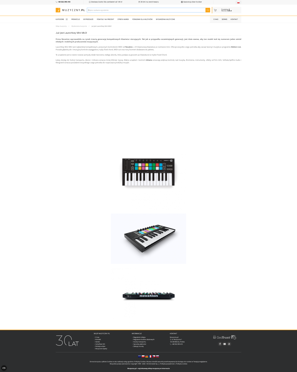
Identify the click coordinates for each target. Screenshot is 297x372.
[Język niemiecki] (146, 356)
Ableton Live (236, 47)
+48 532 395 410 (177, 344)
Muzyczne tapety (101, 349)
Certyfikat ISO (100, 344)
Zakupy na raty (138, 346)
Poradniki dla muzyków (142, 19)
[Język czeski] (153, 356)
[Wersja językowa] (238, 2)
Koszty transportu (139, 342)
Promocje (75, 19)
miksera (149, 60)
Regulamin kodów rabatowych (143, 339)
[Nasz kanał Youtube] (225, 344)
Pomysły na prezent (105, 19)
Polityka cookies (181, 364)
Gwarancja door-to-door (192, 2)
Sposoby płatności (139, 344)
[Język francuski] (150, 356)
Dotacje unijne (100, 346)
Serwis (224, 19)
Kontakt (234, 19)
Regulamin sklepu (139, 337)
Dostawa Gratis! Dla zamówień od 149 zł (106, 2)
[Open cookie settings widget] (4, 368)
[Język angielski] (139, 356)
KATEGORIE (60, 19)
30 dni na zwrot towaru (149, 2)
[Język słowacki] (157, 356)
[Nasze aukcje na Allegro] (229, 344)
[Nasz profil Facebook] (220, 344)
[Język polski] (143, 356)
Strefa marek (123, 19)
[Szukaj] (207, 10)
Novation (129, 47)
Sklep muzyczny (61, 26)
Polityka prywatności (167, 364)
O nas (215, 19)
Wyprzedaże (88, 19)
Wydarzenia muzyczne (165, 19)
